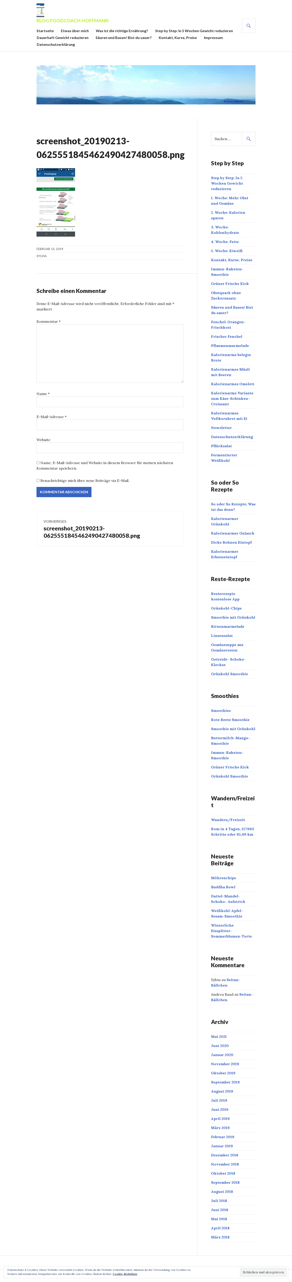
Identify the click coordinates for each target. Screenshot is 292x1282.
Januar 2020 (222, 1054)
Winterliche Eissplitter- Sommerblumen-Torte (231, 930)
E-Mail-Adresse (51, 416)
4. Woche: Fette (225, 241)
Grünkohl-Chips (226, 608)
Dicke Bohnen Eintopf (231, 542)
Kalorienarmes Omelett (232, 384)
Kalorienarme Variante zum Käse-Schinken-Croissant (232, 398)
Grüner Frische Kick (230, 283)
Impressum (213, 37)
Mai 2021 (219, 1036)
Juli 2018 (219, 1200)
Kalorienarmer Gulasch (232, 533)
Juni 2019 (219, 1109)
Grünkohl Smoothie (229, 674)
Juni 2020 (220, 1045)
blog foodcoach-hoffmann (72, 20)
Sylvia (41, 256)
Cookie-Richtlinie (125, 1274)
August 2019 (222, 1091)
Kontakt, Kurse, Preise (178, 37)
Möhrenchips (223, 878)
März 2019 (220, 1127)
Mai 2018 (219, 1219)
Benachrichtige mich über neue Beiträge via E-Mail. (84, 480)
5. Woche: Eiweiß (227, 250)
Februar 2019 (222, 1137)
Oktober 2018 (223, 1173)
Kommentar (48, 321)
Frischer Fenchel (226, 336)
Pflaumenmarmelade (230, 345)
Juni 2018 (219, 1209)
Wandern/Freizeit (228, 819)
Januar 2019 (222, 1146)
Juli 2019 (219, 1100)
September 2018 (225, 1182)
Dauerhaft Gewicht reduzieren (63, 37)
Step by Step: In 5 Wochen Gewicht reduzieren (194, 30)
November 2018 (225, 1164)
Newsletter (221, 427)
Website (43, 439)
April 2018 (220, 1228)
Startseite (45, 30)
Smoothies (221, 710)
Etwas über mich (75, 30)
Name (43, 393)
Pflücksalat (221, 446)
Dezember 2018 (224, 1155)
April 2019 (220, 1118)
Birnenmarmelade (227, 626)
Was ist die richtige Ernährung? (122, 30)
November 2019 (225, 1064)
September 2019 (225, 1082)
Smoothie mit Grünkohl (233, 617)
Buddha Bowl (223, 887)
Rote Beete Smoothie (230, 719)
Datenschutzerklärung (56, 44)
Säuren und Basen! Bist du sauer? (124, 37)
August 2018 (222, 1191)
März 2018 (220, 1237)
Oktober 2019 (223, 1073)
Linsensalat (222, 635)
